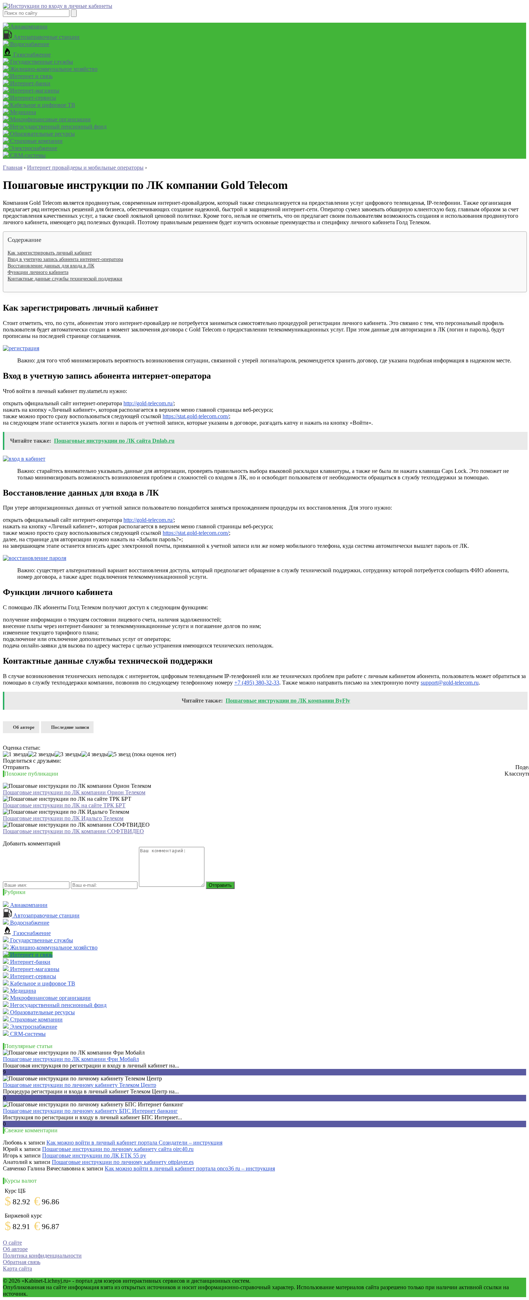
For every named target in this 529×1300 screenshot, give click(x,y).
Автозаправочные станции (46, 37)
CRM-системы (27, 155)
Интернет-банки (29, 83)
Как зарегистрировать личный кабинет (50, 253)
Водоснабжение (29, 44)
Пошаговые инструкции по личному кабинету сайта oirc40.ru (118, 1149)
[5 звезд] (119, 754)
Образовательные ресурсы (42, 134)
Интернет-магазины (34, 90)
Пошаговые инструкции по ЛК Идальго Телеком (63, 818)
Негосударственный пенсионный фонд (58, 126)
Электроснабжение (33, 148)
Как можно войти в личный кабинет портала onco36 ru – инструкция (190, 1168)
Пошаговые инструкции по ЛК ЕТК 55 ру (94, 1155)
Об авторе (24, 727)
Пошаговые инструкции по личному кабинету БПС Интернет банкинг (90, 1111)
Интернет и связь (31, 76)
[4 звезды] (94, 754)
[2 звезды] (41, 754)
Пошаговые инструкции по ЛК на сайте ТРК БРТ (64, 805)
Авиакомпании (28, 26)
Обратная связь (21, 1262)
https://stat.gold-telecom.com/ (196, 416)
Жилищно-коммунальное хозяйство (53, 69)
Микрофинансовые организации (50, 119)
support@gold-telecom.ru (450, 683)
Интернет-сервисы (32, 98)
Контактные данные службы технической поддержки (65, 278)
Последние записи (70, 727)
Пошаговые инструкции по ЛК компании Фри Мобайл (71, 1059)
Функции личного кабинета (38, 272)
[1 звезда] (15, 754)
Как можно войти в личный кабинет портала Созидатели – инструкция (134, 1142)
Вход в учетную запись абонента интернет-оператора (65, 259)
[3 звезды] (68, 754)
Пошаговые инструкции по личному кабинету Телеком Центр (79, 1085)
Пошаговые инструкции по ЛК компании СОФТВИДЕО (73, 831)
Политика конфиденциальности (42, 1255)
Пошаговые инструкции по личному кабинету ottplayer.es (123, 1162)
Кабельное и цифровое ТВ (42, 105)
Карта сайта (17, 1268)
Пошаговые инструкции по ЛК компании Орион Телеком (74, 792)
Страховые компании (36, 141)
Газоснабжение (31, 54)
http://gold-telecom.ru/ (148, 403)
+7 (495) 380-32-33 (256, 683)
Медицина (22, 112)
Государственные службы (41, 62)
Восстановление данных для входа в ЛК (51, 265)
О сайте (12, 1243)
